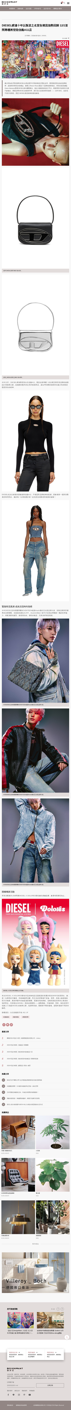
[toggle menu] (68, 3)
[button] (58, 1309)
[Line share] (7, 1024)
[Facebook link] (8, 1395)
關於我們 (9, 1390)
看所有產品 (35, 1244)
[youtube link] (30, 1395)
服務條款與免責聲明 (21, 1405)
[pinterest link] (24, 1395)
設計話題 (28, 8)
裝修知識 (20, 8)
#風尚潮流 (16, 1017)
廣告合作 (17, 1390)
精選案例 (12, 8)
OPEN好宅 (37, 8)
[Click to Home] (9, 3)
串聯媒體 (31, 1390)
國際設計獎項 (57, 8)
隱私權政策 (10, 1405)
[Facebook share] (4, 1024)
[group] (20, 1322)
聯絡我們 (24, 1390)
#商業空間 (25, 1017)
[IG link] (19, 1395)
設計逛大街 (47, 8)
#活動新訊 (6, 1017)
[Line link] (13, 1395)
